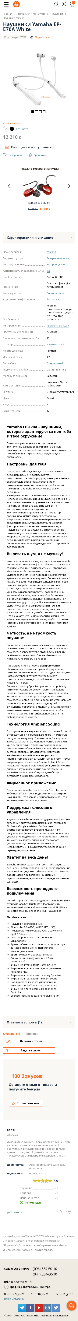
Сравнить (40, 155)
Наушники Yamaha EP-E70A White (32, 27)
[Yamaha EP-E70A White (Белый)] (6, 129)
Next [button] (69, 186)
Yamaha (51, 252)
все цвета (22, 129)
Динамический (56, 293)
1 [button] (33, 112)
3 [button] (40, 112)
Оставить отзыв (31, 1041)
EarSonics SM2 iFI (39, 202)
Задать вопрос (31, 1050)
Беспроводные (56, 264)
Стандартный (55, 363)
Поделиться (42, 37)
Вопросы (31, 1034)
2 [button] (36, 112)
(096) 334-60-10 (45, 1268)
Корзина (73, 3)
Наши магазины (14, 1299)
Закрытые (53, 299)
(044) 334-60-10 (45, 1274)
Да (48, 270)
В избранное (15, 155)
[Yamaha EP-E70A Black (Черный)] (12, 129)
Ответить (16, 1212)
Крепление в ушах (58, 325)
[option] (39, 79)
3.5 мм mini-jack (55, 344)
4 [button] (44, 112)
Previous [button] (9, 186)
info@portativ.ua (18, 1281)
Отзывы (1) (11, 1034)
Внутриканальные (58, 258)
